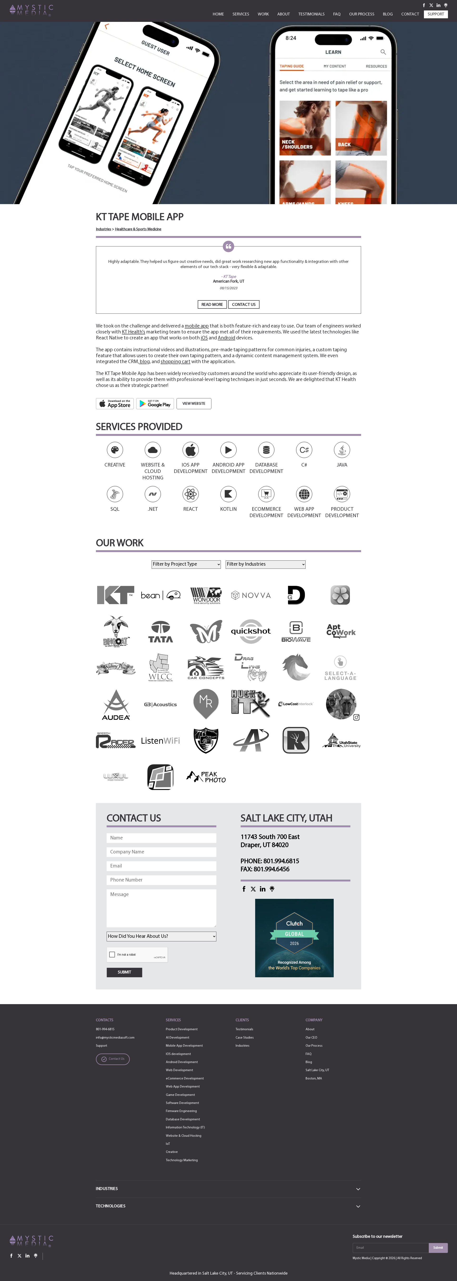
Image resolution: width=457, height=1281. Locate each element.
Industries (103, 229)
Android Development (182, 1062)
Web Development (179, 1070)
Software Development (182, 1103)
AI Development (177, 1038)
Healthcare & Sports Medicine (138, 229)
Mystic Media (361, 1258)
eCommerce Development (185, 1078)
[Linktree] (446, 5)
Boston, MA (314, 1078)
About (310, 1029)
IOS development (178, 1054)
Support (101, 1046)
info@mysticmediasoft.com (115, 1038)
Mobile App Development (184, 1046)
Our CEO (311, 1038)
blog (144, 361)
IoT (168, 1144)
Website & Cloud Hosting (183, 1136)
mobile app (197, 326)
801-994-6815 (105, 1029)
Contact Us (243, 305)
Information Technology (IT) (185, 1127)
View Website (194, 404)
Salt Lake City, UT (317, 1070)
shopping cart (175, 361)
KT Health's (133, 332)
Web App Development (183, 1086)
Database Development (183, 1119)
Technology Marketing (182, 1160)
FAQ (309, 1054)
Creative (172, 1152)
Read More (212, 305)
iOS (204, 338)
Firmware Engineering (181, 1111)
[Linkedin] (438, 5)
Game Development (180, 1095)
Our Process (314, 1046)
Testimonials (244, 1029)
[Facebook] (424, 5)
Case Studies (245, 1038)
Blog (309, 1062)
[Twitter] (431, 5)
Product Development (182, 1029)
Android (226, 338)
